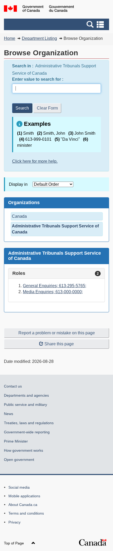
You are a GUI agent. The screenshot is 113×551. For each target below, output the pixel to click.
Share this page (59, 344)
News (8, 414)
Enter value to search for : (38, 79)
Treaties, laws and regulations (29, 423)
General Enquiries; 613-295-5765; (54, 285)
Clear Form (47, 108)
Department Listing (39, 38)
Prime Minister (16, 441)
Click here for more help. (35, 161)
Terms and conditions (26, 513)
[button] (57, 24)
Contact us (13, 386)
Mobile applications (24, 496)
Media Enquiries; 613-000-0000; (53, 292)
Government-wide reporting (27, 432)
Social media (19, 487)
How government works (23, 450)
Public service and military (25, 404)
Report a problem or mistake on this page (56, 333)
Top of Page (14, 543)
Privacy (14, 522)
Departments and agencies (26, 395)
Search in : (23, 66)
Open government (19, 459)
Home (9, 38)
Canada (19, 216)
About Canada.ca (22, 505)
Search (22, 108)
